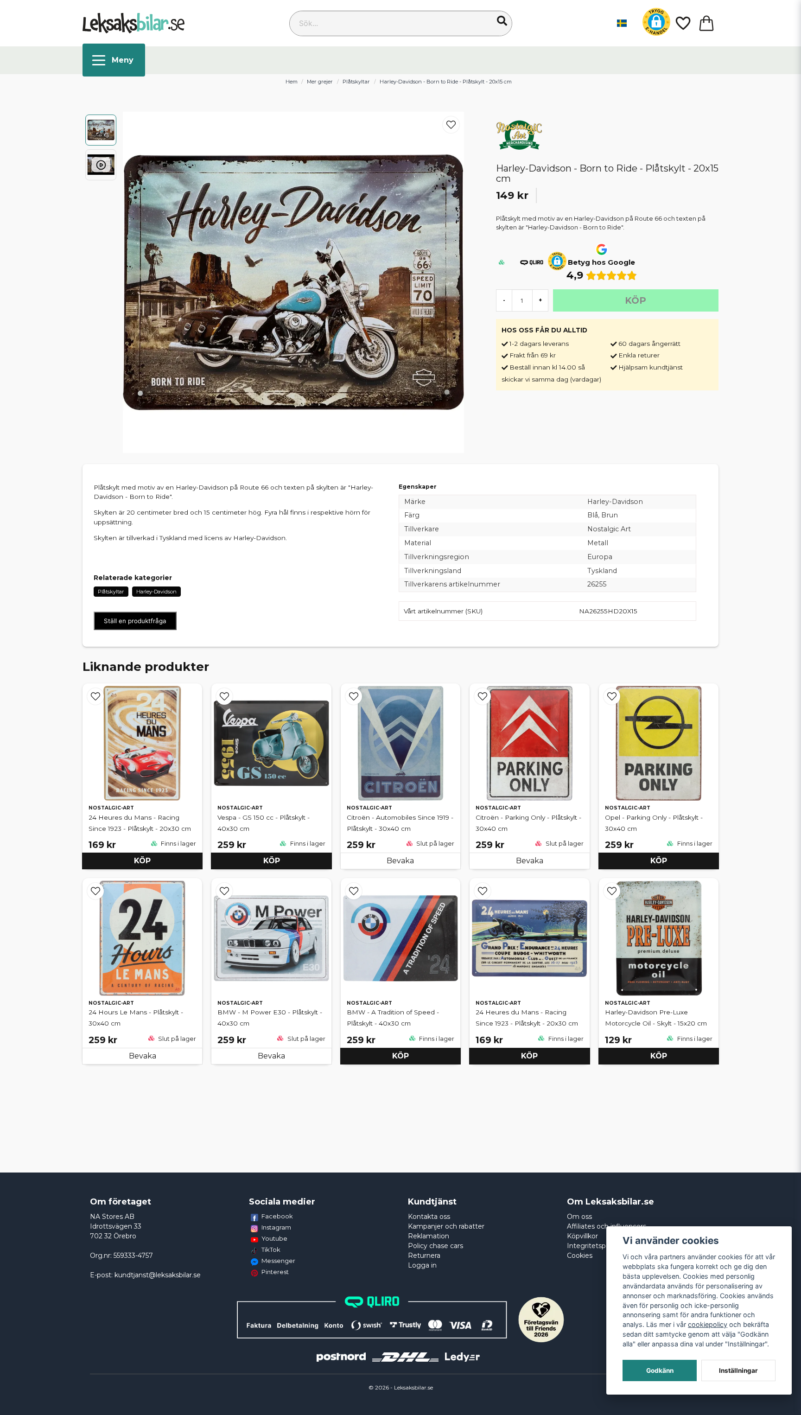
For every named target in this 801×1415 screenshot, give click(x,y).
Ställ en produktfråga (135, 621)
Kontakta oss (429, 1216)
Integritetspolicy (593, 1246)
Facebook (277, 1216)
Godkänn (660, 1370)
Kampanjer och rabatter (446, 1226)
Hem (292, 81)
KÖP (142, 860)
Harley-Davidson (156, 591)
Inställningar (738, 1370)
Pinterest (275, 1271)
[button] (502, 21)
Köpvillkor (582, 1236)
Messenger (278, 1260)
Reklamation (428, 1236)
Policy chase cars (435, 1246)
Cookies (579, 1255)
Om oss (579, 1216)
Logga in (422, 1265)
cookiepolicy (707, 1324)
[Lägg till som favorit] (682, 23)
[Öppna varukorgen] (706, 23)
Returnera (424, 1255)
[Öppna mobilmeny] (114, 60)
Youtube (274, 1238)
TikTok (270, 1249)
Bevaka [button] (400, 860)
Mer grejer (320, 81)
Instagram (276, 1227)
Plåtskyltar (356, 81)
